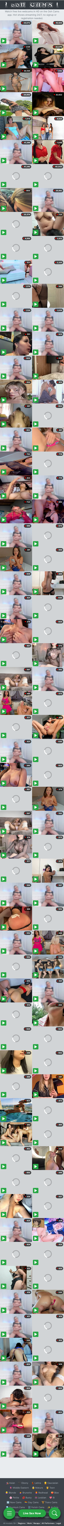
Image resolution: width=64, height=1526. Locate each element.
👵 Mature (37, 1487)
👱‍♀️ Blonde (10, 1492)
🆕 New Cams (14, 1502)
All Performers (48, 1523)
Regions (21, 1523)
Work (29, 1523)
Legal (58, 1523)
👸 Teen (50, 1487)
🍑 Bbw (55, 1492)
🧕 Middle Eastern (19, 1487)
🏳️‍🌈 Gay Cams (32, 1502)
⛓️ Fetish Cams (36, 1507)
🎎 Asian (10, 1483)
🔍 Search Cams (49, 1517)
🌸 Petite (14, 1497)
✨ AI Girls (52, 1507)
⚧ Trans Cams (49, 1502)
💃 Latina (36, 1483)
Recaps (36, 1523)
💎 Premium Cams (15, 1507)
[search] (55, 1513)
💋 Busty (27, 1497)
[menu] (9, 1513)
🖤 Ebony (23, 1483)
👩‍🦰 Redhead (41, 1492)
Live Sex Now (32, 1513)
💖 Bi (52, 1497)
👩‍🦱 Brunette (25, 1492)
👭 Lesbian (40, 1497)
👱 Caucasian (51, 1483)
